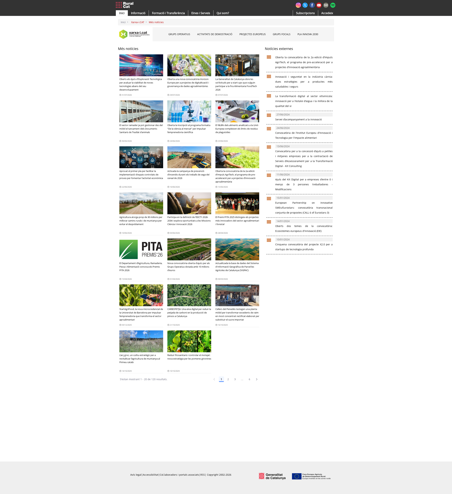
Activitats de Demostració (214, 34)
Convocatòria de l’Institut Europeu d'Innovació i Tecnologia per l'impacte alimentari (304, 132)
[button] (122, 13)
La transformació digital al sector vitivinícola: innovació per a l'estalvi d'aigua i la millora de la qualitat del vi (304, 101)
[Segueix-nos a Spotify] (332, 4)
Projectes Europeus (252, 34)
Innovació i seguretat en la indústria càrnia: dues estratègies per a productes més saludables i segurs (304, 81)
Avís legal (135, 474)
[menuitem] (168, 13)
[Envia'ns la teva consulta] (326, 4)
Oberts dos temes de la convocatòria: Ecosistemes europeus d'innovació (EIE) (304, 226)
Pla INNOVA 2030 (308, 34)
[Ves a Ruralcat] (125, 5)
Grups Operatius (179, 34)
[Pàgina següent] (257, 379)
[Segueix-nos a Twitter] (305, 4)
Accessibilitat (150, 474)
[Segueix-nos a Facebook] (312, 4)
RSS (202, 474)
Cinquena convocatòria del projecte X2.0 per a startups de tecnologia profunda (304, 244)
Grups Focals (281, 34)
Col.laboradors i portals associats (179, 474)
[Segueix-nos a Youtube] (319, 5)
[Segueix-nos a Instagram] (298, 4)
